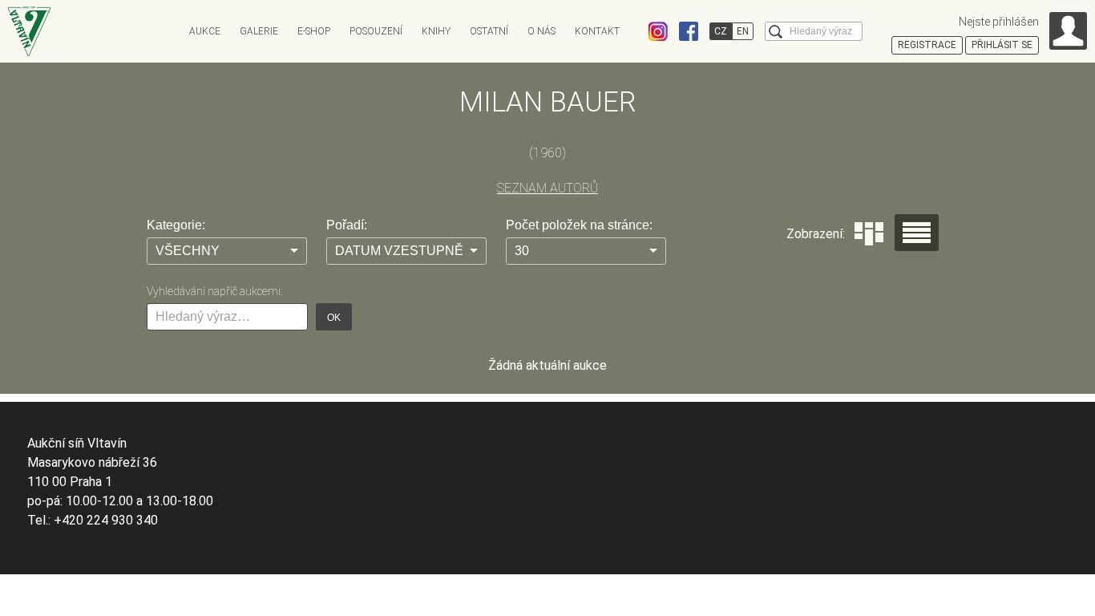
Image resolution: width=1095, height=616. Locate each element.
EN (743, 31)
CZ (720, 31)
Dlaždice (869, 233)
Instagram (658, 31)
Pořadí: (346, 225)
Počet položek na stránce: (579, 225)
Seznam (917, 232)
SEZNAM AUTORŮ (547, 188)
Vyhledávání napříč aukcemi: (214, 291)
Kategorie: (176, 225)
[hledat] (775, 31)
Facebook (688, 31)
